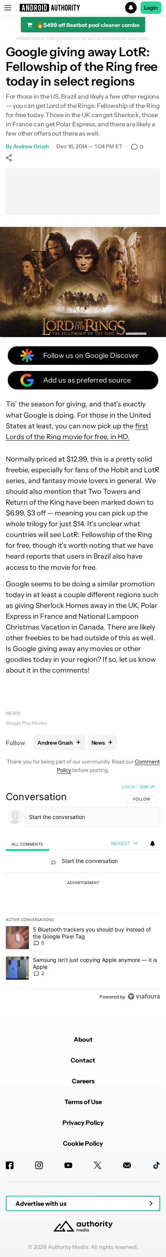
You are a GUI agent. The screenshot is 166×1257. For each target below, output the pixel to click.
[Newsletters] (127, 1165)
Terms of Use (83, 1102)
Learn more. (139, 38)
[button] (83, 7)
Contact (83, 1060)
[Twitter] (98, 1165)
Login (151, 7)
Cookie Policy (83, 1143)
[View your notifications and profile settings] (152, 843)
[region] (83, 893)
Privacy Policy (83, 1122)
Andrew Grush (31, 146)
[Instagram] (39, 1165)
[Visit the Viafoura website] (143, 996)
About (83, 1039)
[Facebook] (10, 1165)
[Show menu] (7, 7)
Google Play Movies (26, 723)
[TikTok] (156, 1165)
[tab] (27, 843)
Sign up (147, 786)
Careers (83, 1081)
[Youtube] (68, 1165)
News (13, 713)
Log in (128, 786)
